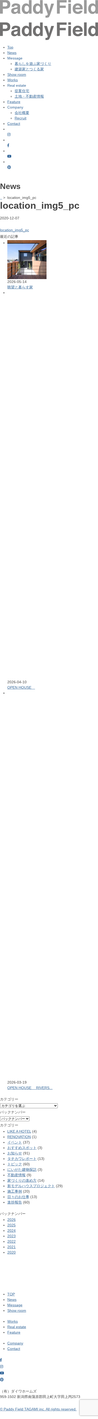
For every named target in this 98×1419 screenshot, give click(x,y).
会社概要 (22, 113)
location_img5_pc (14, 230)
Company (15, 1343)
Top (10, 47)
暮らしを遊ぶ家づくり (33, 64)
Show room (16, 74)
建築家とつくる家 (29, 69)
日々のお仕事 (18, 1197)
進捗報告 (14, 1202)
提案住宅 (22, 91)
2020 (11, 1252)
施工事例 (14, 1191)
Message (14, 1305)
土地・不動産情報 (29, 96)
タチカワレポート (22, 1159)
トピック (14, 1164)
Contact (13, 123)
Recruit (20, 118)
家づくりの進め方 (22, 1180)
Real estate (16, 1327)
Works (12, 80)
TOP (11, 1294)
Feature (13, 102)
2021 (11, 1247)
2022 (11, 1241)
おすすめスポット (22, 1148)
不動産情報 (16, 1175)
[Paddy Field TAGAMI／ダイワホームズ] (49, 27)
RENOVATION (19, 1137)
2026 (11, 1220)
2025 (11, 1225)
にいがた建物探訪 (22, 1169)
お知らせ (14, 1153)
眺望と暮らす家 (20, 287)
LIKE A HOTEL (19, 1131)
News (11, 53)
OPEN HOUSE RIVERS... (30, 1088)
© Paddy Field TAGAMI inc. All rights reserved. (38, 1409)
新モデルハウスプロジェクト (31, 1186)
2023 (11, 1236)
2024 (11, 1230)
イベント (14, 1142)
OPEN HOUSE (21, 687)
